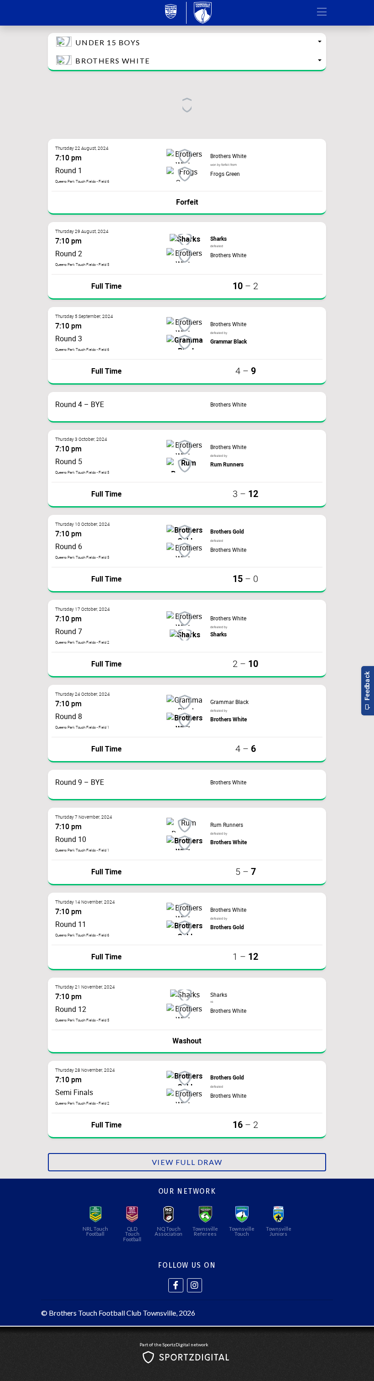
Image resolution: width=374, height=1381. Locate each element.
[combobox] (187, 42)
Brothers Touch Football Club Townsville (112, 1312)
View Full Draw (187, 1162)
